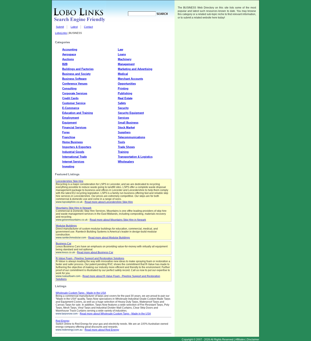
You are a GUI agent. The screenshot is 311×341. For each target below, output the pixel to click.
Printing (123, 88)
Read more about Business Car (95, 252)
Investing (68, 166)
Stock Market (126, 127)
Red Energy (62, 320)
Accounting (69, 49)
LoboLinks (61, 33)
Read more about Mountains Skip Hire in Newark (118, 219)
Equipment (69, 122)
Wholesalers (126, 161)
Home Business (72, 142)
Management (126, 64)
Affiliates (240, 339)
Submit (60, 26)
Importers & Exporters (76, 147)
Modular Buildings (66, 225)
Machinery (124, 59)
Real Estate (125, 98)
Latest (74, 26)
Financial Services (74, 127)
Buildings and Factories (78, 69)
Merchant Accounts (130, 78)
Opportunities (127, 83)
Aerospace (69, 54)
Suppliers (124, 132)
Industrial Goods (73, 151)
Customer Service (73, 103)
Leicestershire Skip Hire (69, 181)
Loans (122, 54)
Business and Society (76, 73)
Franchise (68, 137)
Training (123, 151)
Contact (88, 26)
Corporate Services (74, 93)
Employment (70, 117)
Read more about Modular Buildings (109, 237)
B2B (64, 64)
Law (120, 49)
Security (123, 108)
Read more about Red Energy (102, 329)
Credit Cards (70, 98)
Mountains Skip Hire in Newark (73, 207)
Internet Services (73, 161)
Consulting (69, 88)
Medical (123, 73)
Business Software (74, 78)
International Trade (74, 156)
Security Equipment (131, 112)
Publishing (125, 93)
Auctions (68, 59)
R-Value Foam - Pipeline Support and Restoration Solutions (90, 258)
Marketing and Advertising (135, 69)
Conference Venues (74, 83)
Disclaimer (253, 339)
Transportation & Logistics (135, 156)
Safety (122, 103)
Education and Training (77, 112)
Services (123, 117)
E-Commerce (70, 108)
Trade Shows (126, 147)
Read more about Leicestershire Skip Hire (109, 201)
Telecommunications (131, 137)
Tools (121, 142)
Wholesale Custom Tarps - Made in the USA (81, 292)
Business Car (63, 243)
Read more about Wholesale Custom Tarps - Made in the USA (115, 313)
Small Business (128, 122)
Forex (66, 132)
